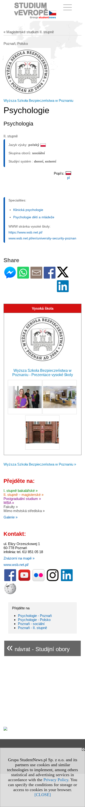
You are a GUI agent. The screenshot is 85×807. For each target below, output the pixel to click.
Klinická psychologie (28, 210)
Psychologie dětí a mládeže (33, 217)
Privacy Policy (55, 779)
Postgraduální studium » (22, 499)
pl (68, 178)
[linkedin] (66, 580)
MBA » (9, 503)
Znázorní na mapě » (19, 558)
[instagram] (52, 580)
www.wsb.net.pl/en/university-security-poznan (42, 238)
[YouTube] (24, 580)
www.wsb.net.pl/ (16, 565)
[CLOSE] (42, 794)
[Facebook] (49, 276)
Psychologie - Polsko (34, 620)
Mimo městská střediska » (24, 511)
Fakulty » (11, 507)
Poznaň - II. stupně (32, 628)
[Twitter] (63, 275)
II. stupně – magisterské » (23, 495)
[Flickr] (38, 580)
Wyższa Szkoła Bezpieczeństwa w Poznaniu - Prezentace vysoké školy (42, 373)
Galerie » (10, 517)
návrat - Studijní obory (38, 647)
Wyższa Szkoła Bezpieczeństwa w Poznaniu (38, 100)
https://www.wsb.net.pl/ (25, 232)
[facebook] (10, 580)
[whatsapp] (23, 276)
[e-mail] (36, 276)
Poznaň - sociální (31, 624)
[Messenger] (10, 276)
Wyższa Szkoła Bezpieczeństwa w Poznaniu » (40, 464)
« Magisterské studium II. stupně (29, 32)
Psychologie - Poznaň (35, 616)
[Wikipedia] (10, 593)
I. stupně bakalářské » (21, 491)
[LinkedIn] (63, 290)
